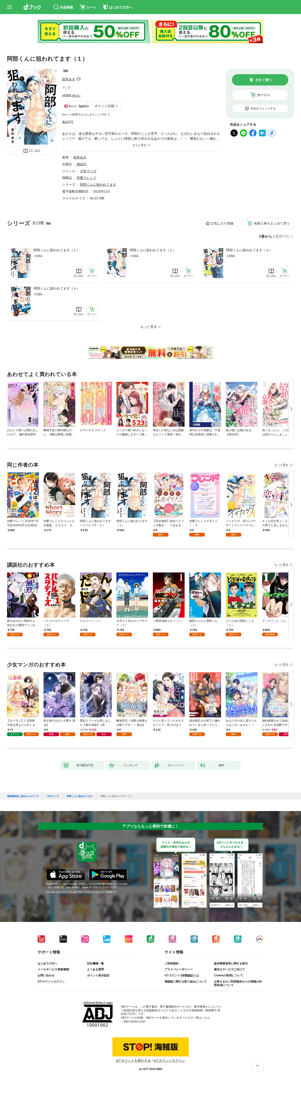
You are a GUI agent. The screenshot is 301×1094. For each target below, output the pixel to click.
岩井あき (68, 79)
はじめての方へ (47, 963)
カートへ (263, 95)
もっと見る (281, 465)
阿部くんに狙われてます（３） (249, 250)
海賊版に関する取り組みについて (186, 981)
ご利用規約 (172, 963)
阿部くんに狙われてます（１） (57, 250)
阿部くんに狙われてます (98, 184)
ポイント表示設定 (98, 975)
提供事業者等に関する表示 (231, 963)
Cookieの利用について (228, 975)
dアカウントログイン (51, 981)
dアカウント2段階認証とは (182, 975)
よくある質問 (95, 969)
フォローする (78, 79)
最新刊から (284, 236)
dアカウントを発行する (133, 1060)
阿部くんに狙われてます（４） (57, 288)
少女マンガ (88, 171)
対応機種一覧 (95, 963)
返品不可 (67, 122)
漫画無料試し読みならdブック (23, 796)
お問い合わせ (46, 975)
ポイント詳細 (104, 106)
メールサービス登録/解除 (53, 969)
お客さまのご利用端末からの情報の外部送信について (238, 983)
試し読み (34, 150)
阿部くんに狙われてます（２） (153, 250)
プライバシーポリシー (179, 969)
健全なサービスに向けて (229, 969)
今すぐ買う (263, 80)
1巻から (265, 236)
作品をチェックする (263, 108)
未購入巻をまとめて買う (272, 223)
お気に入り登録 (222, 223)
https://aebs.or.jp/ (134, 1021)
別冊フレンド (86, 178)
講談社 (82, 164)
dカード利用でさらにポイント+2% (84, 114)
